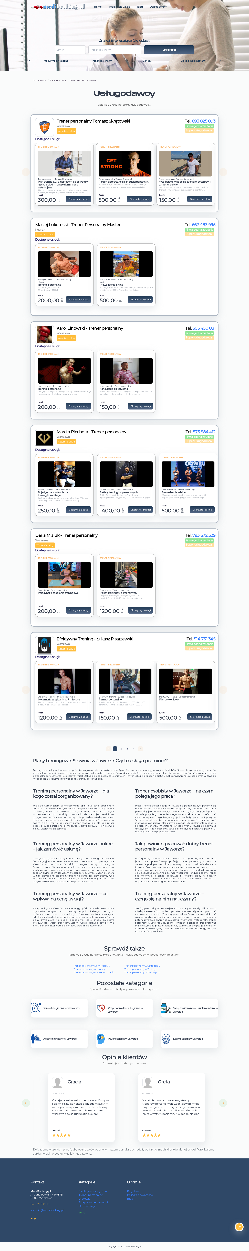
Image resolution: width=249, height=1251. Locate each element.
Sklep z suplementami (193, 60)
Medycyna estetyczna (56, 60)
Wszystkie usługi (66, 131)
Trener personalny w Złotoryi (140, 969)
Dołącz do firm (158, 6)
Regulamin (134, 1191)
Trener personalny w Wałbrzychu (142, 972)
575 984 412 (204, 431)
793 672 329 (204, 535)
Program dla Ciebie (119, 6)
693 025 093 (204, 121)
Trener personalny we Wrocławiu (92, 965)
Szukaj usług (169, 49)
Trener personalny (102, 60)
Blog (140, 6)
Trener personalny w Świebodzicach (93, 972)
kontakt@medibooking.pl (47, 1210)
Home (98, 6)
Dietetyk (147, 60)
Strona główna (39, 80)
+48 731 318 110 (39, 1204)
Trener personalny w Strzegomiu (142, 965)
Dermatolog (87, 1206)
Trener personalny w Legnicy (89, 969)
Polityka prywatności (140, 1195)
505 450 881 (204, 328)
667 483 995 (204, 224)
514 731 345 (205, 638)
